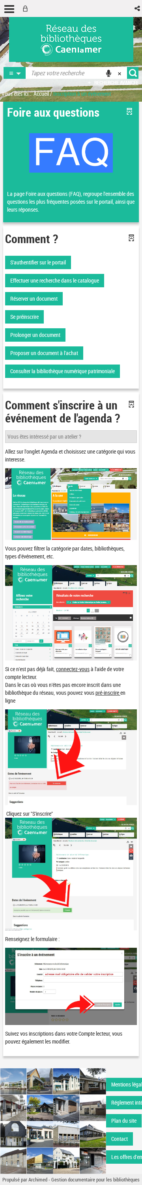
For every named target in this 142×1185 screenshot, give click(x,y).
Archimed (37, 1179)
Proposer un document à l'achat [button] (44, 353)
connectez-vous (73, 669)
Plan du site (123, 1120)
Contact (119, 1138)
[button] (138, 8)
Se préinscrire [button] (24, 316)
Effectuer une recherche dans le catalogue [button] (54, 280)
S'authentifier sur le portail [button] (38, 262)
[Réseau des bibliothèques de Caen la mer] (53, 1120)
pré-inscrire (107, 692)
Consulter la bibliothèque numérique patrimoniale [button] (62, 371)
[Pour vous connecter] (27, 8)
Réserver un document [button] (34, 298)
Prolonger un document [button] (35, 335)
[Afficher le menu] (9, 9)
